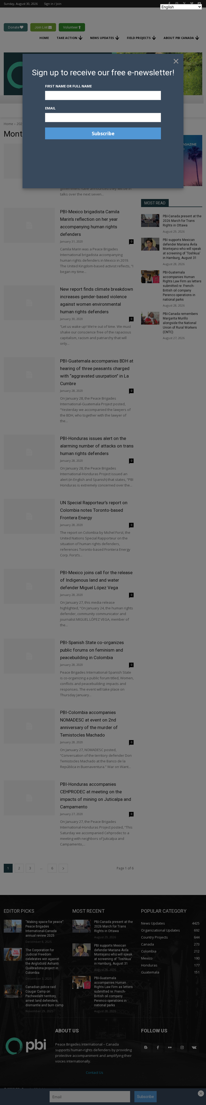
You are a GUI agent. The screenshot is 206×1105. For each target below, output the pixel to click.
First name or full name (68, 86)
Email (50, 108)
